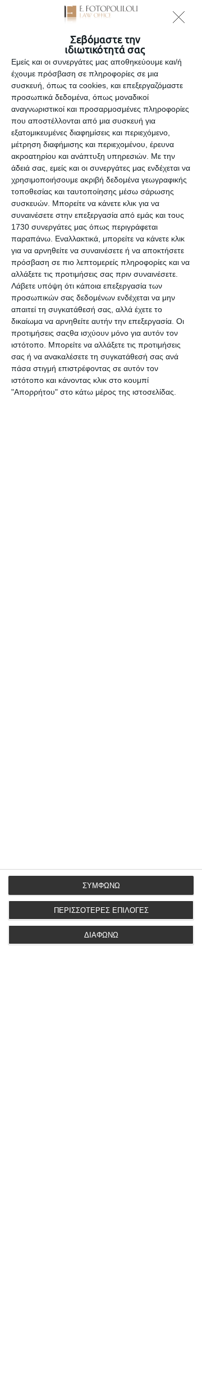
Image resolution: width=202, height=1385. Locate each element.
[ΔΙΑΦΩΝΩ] (182, 20)
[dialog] (101, 692)
